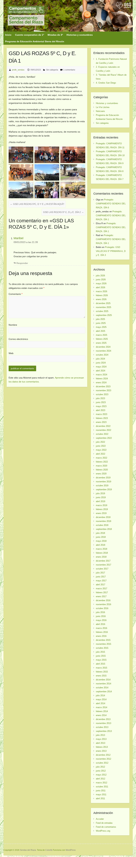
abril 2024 (100, 370)
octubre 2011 (102, 786)
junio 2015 (101, 656)
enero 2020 (101, 473)
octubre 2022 (102, 434)
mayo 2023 (101, 406)
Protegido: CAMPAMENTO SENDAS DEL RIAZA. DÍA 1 (111, 215)
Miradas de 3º (55, 35)
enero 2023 (101, 422)
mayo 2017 (101, 580)
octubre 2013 (102, 727)
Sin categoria (52, 70)
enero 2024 (101, 382)
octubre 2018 (102, 525)
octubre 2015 (102, 648)
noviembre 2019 (103, 481)
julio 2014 (100, 695)
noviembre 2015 (103, 644)
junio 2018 (101, 537)
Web (11, 353)
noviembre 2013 (103, 723)
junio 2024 (101, 362)
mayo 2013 (101, 739)
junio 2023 (101, 402)
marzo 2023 (101, 414)
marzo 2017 (101, 588)
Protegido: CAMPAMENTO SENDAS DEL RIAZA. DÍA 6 (111, 203)
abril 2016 (100, 624)
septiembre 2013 (104, 731)
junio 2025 (101, 323)
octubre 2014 (102, 687)
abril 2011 (100, 798)
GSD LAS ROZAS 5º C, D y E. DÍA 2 (63, 212)
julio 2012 (100, 767)
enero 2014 (101, 715)
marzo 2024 (101, 374)
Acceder (100, 819)
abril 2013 (100, 743)
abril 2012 (100, 778)
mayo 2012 (101, 774)
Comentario (15, 294)
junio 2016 (101, 616)
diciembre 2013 (103, 719)
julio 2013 (100, 735)
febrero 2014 (102, 711)
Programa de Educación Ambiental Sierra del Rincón (34, 41)
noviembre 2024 (103, 351)
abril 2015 (100, 664)
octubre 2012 (102, 763)
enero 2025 (101, 343)
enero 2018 (101, 557)
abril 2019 (100, 501)
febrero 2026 (102, 295)
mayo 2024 (101, 366)
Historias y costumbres (80, 35)
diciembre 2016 (103, 600)
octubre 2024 (102, 355)
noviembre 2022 (103, 430)
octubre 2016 (102, 608)
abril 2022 (100, 454)
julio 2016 (100, 612)
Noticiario (100, 111)
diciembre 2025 (103, 303)
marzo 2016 (101, 628)
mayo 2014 (101, 699)
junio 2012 (101, 771)
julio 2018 (100, 533)
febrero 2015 (102, 671)
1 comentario (69, 70)
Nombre (13, 325)
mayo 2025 (101, 327)
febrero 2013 (102, 747)
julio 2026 (100, 275)
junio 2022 (101, 446)
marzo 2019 (101, 505)
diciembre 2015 (103, 640)
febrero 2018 (102, 553)
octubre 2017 (102, 568)
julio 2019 (100, 493)
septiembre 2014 (104, 691)
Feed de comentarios (106, 827)
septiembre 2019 (104, 489)
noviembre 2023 (103, 390)
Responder (22, 263)
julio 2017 (100, 572)
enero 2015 (101, 675)
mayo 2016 (101, 620)
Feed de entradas (104, 823)
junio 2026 (101, 279)
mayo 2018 (101, 541)
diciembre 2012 (103, 755)
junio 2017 (101, 576)
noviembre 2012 (103, 759)
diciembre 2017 (103, 561)
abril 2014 (100, 703)
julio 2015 (100, 652)
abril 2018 (100, 545)
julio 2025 (100, 319)
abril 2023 (100, 410)
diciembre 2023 (103, 386)
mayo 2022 (101, 450)
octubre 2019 (102, 485)
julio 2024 (100, 359)
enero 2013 (101, 751)
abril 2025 (100, 331)
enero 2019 (101, 513)
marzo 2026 (101, 291)
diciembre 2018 (103, 517)
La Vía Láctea (102, 107)
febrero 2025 (102, 339)
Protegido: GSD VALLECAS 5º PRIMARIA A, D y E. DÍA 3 (111, 251)
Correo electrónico (18, 339)
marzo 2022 (101, 458)
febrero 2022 (102, 462)
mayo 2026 (101, 283)
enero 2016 (101, 636)
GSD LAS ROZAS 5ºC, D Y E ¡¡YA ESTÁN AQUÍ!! (37, 204)
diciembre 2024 (103, 347)
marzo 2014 (101, 707)
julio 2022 (100, 442)
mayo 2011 (101, 794)
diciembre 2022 (103, 426)
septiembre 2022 (104, 438)
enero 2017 (101, 596)
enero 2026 (101, 299)
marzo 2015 (101, 668)
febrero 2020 (102, 469)
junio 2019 (101, 497)
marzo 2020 (101, 465)
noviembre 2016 (103, 604)
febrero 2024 (102, 378)
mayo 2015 (101, 660)
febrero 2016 (102, 632)
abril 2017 (100, 584)
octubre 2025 (102, 311)
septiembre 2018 (104, 529)
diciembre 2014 (103, 679)
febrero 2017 (102, 592)
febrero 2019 (102, 509)
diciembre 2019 (103, 477)
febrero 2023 (102, 418)
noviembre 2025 (103, 307)
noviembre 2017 (103, 565)
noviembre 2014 (103, 683)
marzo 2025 (101, 335)
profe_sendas (18, 70)
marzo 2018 (101, 549)
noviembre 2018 (103, 521)
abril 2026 (100, 287)
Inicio (8, 35)
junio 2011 (100, 790)
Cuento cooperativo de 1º (29, 35)
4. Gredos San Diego (106, 83)
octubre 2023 (102, 394)
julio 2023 (100, 398)
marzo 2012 (101, 782)
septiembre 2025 (104, 315)
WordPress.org (103, 831)
